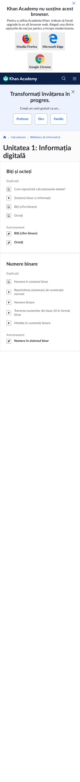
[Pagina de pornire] (4, 138)
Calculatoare (18, 137)
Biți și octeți (18, 171)
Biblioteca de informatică (45, 137)
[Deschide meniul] (74, 78)
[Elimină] (74, 3)
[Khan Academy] (18, 78)
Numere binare (22, 264)
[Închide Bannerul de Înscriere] (73, 92)
